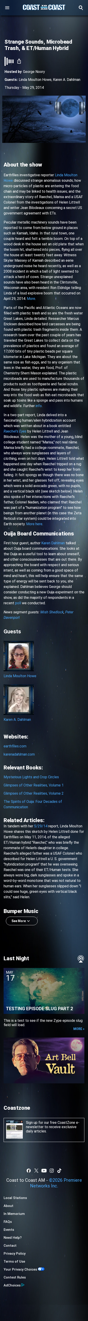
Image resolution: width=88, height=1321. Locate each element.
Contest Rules (15, 1277)
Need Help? (13, 1238)
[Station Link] (44, 7)
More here (34, 524)
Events (9, 1230)
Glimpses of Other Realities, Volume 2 (34, 793)
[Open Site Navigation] (7, 7)
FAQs (8, 1222)
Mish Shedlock (52, 612)
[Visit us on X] (36, 1170)
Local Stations (15, 1198)
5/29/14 (40, 826)
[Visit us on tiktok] (59, 1170)
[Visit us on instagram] (51, 1170)
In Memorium (14, 1214)
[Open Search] (80, 7)
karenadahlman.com (19, 754)
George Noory (34, 72)
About (8, 1206)
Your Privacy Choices (20, 1269)
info (39, 406)
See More (19, 921)
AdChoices (12, 1285)
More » (78, 1029)
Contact (10, 1246)
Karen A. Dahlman (66, 79)
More (31, 298)
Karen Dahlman (53, 543)
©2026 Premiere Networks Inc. (56, 1183)
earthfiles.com (15, 746)
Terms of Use (14, 1261)
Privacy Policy (14, 1253)
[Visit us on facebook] (28, 1170)
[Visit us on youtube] (44, 1170)
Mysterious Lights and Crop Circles (31, 777)
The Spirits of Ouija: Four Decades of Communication (33, 804)
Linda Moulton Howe (35, 79)
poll (18, 603)
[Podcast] (80, 959)
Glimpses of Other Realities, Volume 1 (34, 785)
